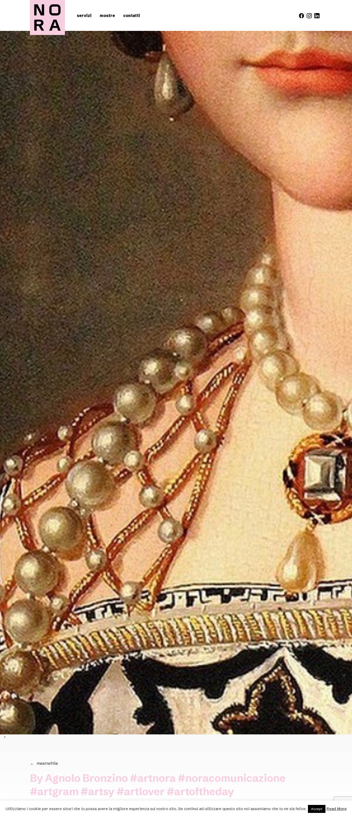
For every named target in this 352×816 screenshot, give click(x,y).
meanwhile (44, 763)
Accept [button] (316, 809)
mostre (107, 15)
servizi (84, 15)
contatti (131, 15)
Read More (336, 809)
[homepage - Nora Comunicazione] (47, 17)
